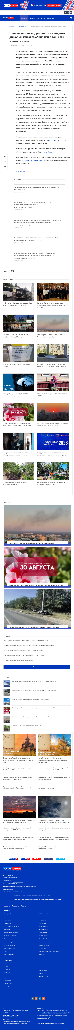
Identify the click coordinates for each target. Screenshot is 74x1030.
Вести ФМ (7, 986)
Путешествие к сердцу (45, 942)
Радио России (8, 983)
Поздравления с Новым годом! (12, 938)
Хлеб (5, 951)
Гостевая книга (43, 970)
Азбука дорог (42, 920)
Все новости (36, 667)
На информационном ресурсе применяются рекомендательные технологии (38, 899)
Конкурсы (32, 18)
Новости (24, 18)
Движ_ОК (42, 954)
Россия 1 (7, 966)
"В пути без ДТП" (43, 948)
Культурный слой (43, 929)
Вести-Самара (7, 920)
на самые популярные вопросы (33, 160)
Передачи (7, 911)
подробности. (49, 152)
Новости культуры (44, 926)
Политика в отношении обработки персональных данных (32, 895)
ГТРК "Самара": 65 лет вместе (11, 926)
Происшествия (20, 171)
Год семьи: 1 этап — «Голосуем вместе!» (49, 951)
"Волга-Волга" (43, 938)
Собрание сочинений (9, 948)
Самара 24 (7, 972)
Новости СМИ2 (8, 271)
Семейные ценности (9, 945)
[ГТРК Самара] (12, 19)
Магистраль (7, 929)
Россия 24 (7, 969)
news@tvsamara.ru (18, 882)
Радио (43, 18)
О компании (51, 18)
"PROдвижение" (43, 913)
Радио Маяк (8, 980)
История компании (44, 963)
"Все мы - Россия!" (44, 917)
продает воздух (51, 140)
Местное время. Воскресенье (11, 932)
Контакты (42, 973)
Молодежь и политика (10, 935)
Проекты (15, 906)
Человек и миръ (43, 932)
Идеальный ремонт (44, 945)
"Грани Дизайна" (8, 913)
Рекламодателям (43, 976)
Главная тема (7, 923)
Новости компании (44, 967)
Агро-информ (42, 923)
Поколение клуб (8, 942)
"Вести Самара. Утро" (9, 954)
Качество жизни (43, 935)
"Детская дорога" (8, 917)
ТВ (38, 18)
